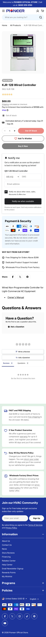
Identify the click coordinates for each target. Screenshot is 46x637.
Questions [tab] (21, 363)
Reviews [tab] (6, 363)
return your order (31, 459)
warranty (23, 436)
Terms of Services (35, 525)
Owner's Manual (15, 297)
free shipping (34, 417)
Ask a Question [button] (24, 357)
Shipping (5, 104)
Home (4, 25)
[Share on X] (20, 277)
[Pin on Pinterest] (27, 277)
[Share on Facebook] (13, 277)
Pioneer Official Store (18, 632)
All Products (15, 25)
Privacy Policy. (11, 528)
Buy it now (23, 146)
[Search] (40, 17)
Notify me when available (23, 201)
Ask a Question (17, 327)
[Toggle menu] (3, 10)
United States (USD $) (15, 598)
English (33, 599)
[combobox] (23, 17)
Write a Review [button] (24, 352)
